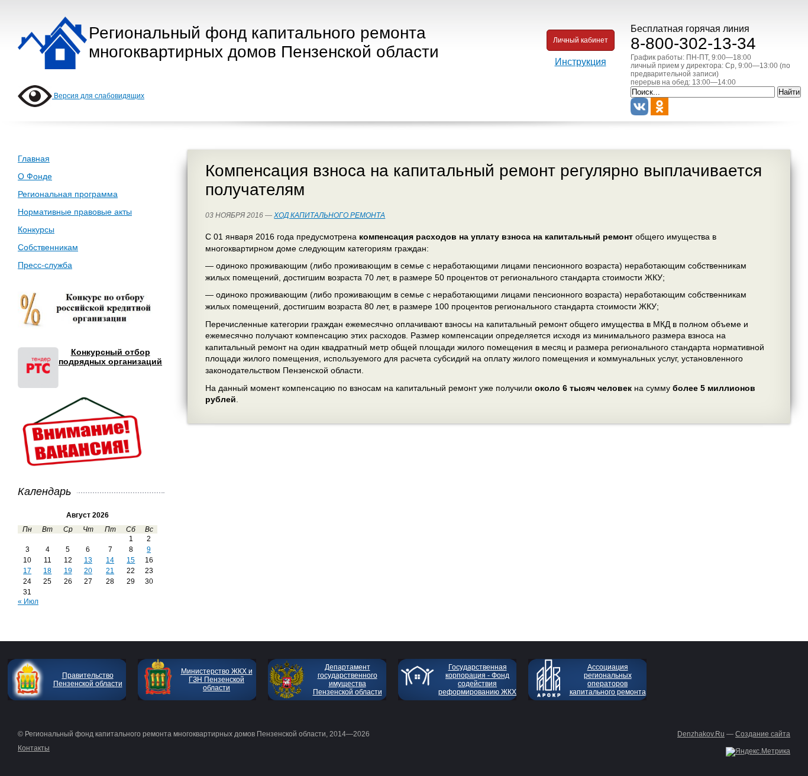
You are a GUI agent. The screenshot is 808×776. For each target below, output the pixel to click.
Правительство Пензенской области (87, 679)
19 (68, 571)
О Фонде (35, 176)
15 (131, 560)
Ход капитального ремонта (329, 215)
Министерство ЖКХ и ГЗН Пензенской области (217, 679)
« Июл (28, 601)
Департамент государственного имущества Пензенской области (347, 679)
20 (88, 571)
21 (110, 571)
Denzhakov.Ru (701, 734)
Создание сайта (762, 734)
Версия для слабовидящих (98, 96)
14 (110, 560)
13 (88, 560)
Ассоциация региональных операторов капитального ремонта (608, 679)
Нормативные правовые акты (75, 211)
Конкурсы (36, 229)
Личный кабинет (580, 40)
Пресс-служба (45, 265)
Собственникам (48, 247)
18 (47, 571)
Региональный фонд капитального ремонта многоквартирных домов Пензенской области (264, 42)
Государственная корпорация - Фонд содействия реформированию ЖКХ (477, 679)
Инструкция (580, 62)
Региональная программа (68, 194)
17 (27, 571)
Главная (34, 158)
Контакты (34, 748)
